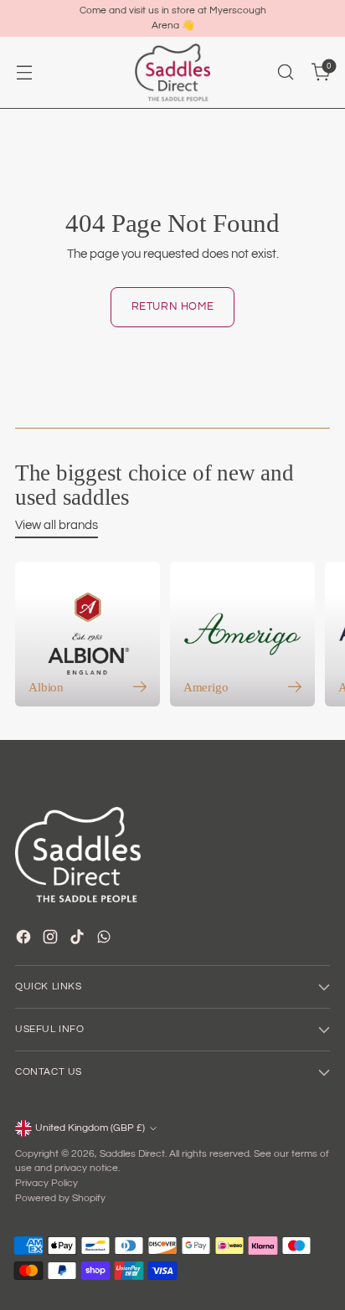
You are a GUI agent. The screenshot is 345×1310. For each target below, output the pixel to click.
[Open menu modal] (24, 72)
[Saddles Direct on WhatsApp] (105, 939)
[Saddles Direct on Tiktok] (79, 939)
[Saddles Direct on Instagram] (52, 939)
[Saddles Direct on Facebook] (25, 939)
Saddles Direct (132, 1153)
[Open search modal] (285, 72)
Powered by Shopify (60, 1198)
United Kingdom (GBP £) (90, 1127)
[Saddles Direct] (172, 72)
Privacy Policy (46, 1183)
